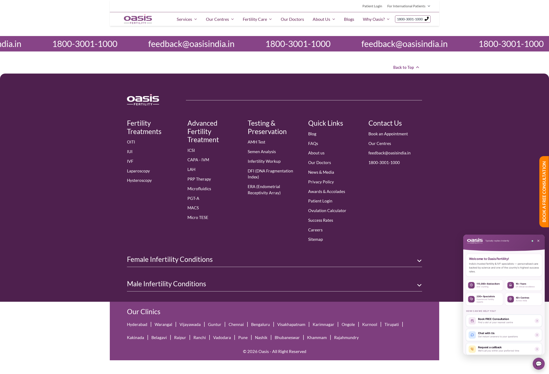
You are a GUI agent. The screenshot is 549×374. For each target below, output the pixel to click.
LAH (191, 169)
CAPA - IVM (198, 159)
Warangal (163, 324)
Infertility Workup (264, 161)
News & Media (321, 172)
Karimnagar (323, 324)
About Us (321, 19)
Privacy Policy (321, 181)
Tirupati (392, 324)
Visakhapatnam (291, 324)
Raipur (180, 337)
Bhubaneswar (287, 337)
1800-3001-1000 (410, 19)
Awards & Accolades (326, 191)
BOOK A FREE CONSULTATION (544, 191)
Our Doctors (292, 19)
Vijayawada (190, 324)
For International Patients (406, 6)
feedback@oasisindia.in (114, 44)
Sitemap (315, 239)
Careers (315, 229)
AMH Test (256, 141)
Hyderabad (137, 324)
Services (184, 19)
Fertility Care (255, 19)
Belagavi (159, 337)
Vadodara (222, 337)
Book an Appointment (388, 133)
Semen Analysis (262, 151)
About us (316, 152)
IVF (130, 161)
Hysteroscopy (139, 180)
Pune (243, 337)
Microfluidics (199, 188)
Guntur (214, 324)
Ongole (348, 324)
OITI (131, 141)
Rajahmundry (346, 337)
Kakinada (135, 337)
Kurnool (369, 324)
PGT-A (193, 198)
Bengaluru (260, 324)
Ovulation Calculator (327, 210)
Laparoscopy (138, 170)
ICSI (191, 150)
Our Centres (217, 19)
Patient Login (372, 6)
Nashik (261, 337)
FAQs (313, 143)
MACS (193, 207)
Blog (312, 133)
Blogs (349, 19)
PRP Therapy (199, 178)
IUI (130, 151)
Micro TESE (197, 217)
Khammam (317, 337)
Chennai (236, 324)
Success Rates (320, 220)
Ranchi (199, 337)
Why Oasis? (374, 19)
